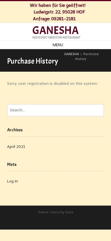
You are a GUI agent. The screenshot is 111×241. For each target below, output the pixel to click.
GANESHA (55, 30)
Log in (12, 181)
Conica (55, 212)
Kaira (69, 212)
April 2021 (16, 146)
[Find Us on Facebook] (81, 18)
